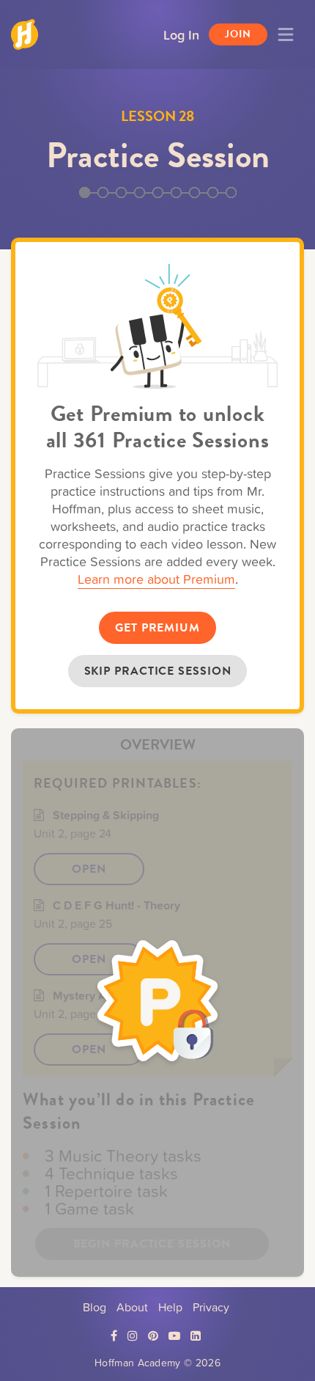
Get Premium (157, 628)
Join (238, 34)
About (132, 1307)
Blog (94, 1307)
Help (170, 1307)
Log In (181, 34)
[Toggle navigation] (285, 34)
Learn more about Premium (156, 579)
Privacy (211, 1307)
